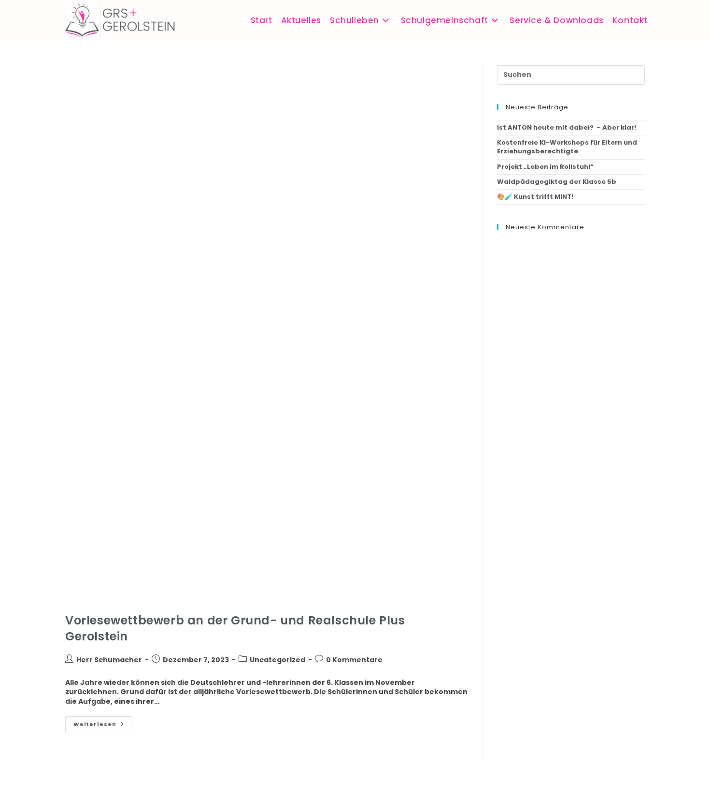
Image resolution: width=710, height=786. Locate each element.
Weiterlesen (102, 722)
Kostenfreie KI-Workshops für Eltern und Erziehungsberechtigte (567, 147)
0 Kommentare (354, 660)
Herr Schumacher (109, 660)
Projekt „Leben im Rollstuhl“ (545, 166)
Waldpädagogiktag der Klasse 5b (556, 181)
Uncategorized (277, 660)
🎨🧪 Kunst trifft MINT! (535, 196)
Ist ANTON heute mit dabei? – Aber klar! (566, 127)
